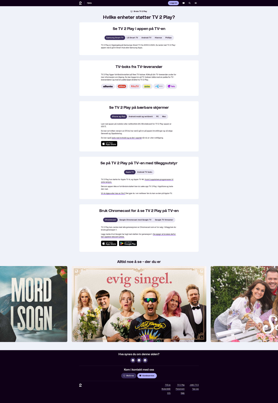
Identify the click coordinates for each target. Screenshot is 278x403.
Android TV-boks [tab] (144, 172)
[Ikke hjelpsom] (133, 360)
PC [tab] (157, 116)
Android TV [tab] (146, 38)
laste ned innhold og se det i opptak (127, 138)
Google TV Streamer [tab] (164, 220)
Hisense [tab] (158, 38)
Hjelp (89, 3)
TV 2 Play (181, 385)
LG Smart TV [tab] (132, 38)
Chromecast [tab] (110, 220)
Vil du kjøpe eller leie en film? (113, 193)
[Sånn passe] (139, 360)
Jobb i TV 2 (194, 385)
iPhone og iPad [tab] (118, 116)
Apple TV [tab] (130, 172)
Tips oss (195, 389)
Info (168, 393)
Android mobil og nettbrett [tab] (141, 116)
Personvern (180, 389)
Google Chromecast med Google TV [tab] (135, 220)
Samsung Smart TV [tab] (114, 38)
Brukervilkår (166, 389)
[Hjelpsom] (145, 360)
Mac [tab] (164, 116)
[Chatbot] (184, 3)
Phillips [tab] (168, 38)
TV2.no (167, 385)
